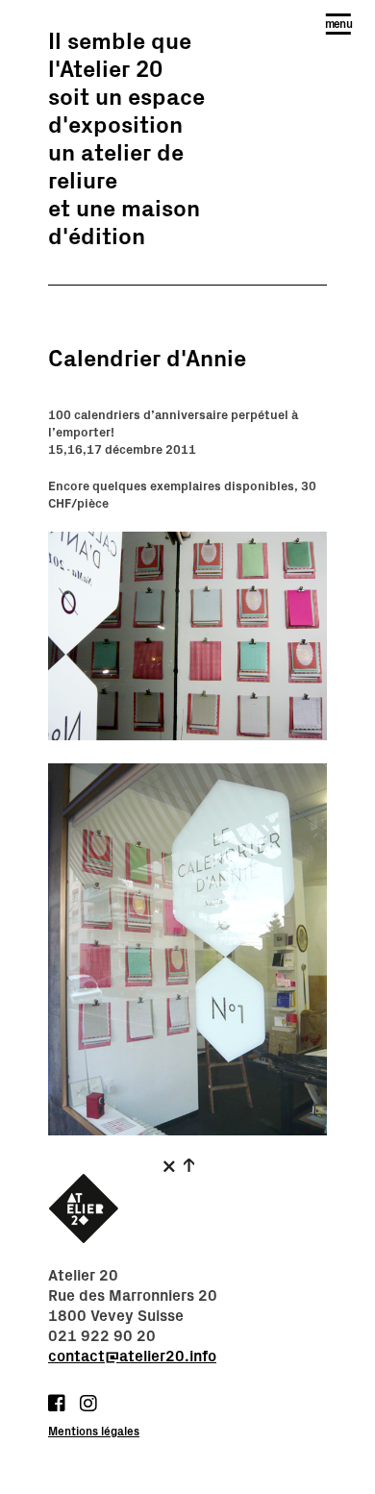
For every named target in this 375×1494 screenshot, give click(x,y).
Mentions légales (93, 1431)
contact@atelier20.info (132, 1356)
